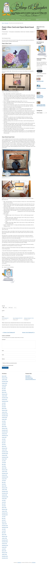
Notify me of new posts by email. (8, 365)
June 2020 (4, 462)
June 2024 (4, 386)
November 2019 (5, 473)
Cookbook (29, 19)
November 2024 (5, 381)
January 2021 (4, 449)
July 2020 (4, 460)
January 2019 (4, 489)
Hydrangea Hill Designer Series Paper (16, 324)
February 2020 (4, 469)
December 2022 (5, 413)
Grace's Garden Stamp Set (26, 322)
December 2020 (5, 451)
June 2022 (4, 422)
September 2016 (5, 527)
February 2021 (4, 448)
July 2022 (4, 421)
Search (46, 20)
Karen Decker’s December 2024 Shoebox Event (40, 96)
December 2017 (5, 512)
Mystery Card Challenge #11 (9, 332)
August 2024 (4, 385)
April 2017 (4, 520)
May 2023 (4, 404)
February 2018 (4, 509)
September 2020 (5, 457)
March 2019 (4, 485)
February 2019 (4, 487)
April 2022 (4, 424)
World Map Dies (13, 326)
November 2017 (5, 514)
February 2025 (4, 377)
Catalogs (12, 19)
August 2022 (4, 419)
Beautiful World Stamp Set (16, 322)
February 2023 (4, 410)
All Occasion (11, 31)
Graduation (32, 31)
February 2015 (4, 552)
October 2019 (4, 475)
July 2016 (3, 529)
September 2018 (5, 496)
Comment (4, 339)
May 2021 (4, 442)
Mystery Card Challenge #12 (28, 332)
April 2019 (4, 484)
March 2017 (4, 521)
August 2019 (4, 478)
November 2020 (5, 453)
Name (3, 350)
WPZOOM (33, 562)
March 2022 (4, 426)
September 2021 (5, 435)
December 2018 (5, 491)
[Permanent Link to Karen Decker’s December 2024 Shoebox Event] (38, 93)
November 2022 (5, 415)
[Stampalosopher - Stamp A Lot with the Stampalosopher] (24, 8)
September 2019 (5, 476)
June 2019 (4, 480)
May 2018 (4, 503)
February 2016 (4, 536)
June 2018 (4, 502)
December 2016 (5, 525)
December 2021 (5, 430)
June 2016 (4, 530)
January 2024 (4, 395)
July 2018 (3, 500)
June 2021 (4, 440)
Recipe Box (18, 19)
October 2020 (4, 455)
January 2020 (4, 471)
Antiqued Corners (7, 322)
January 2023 (4, 412)
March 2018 (4, 507)
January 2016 (4, 538)
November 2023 (5, 397)
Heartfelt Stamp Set (5, 324)
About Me (7, 19)
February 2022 (4, 428)
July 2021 (3, 439)
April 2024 (4, 390)
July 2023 (4, 403)
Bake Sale (23, 19)
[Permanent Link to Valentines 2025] (38, 78)
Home (3, 19)
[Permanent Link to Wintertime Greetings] (38, 86)
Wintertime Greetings (41, 88)
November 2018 (5, 493)
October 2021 (4, 433)
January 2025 (4, 379)
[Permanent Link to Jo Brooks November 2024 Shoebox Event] (38, 102)
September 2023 (5, 401)
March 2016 (4, 534)
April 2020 (4, 466)
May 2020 (4, 464)
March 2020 (4, 467)
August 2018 (4, 498)
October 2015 (4, 543)
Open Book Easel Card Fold (29, 324)
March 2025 (4, 376)
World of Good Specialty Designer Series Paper (25, 326)
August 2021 (4, 437)
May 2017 (3, 518)
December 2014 (5, 556)
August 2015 (4, 547)
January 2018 (4, 511)
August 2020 (4, 458)
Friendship (27, 31)
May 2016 (4, 532)
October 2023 (4, 399)
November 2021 (5, 431)
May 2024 (4, 388)
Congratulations (17, 31)
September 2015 (5, 545)
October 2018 (4, 494)
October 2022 (4, 417)
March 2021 (4, 446)
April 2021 (4, 444)
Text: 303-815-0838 (29, 378)
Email (3, 354)
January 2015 (4, 554)
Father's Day (23, 31)
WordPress (19, 562)
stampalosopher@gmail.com (30, 379)
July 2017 (3, 516)
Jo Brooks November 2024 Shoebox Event (41, 105)
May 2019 (4, 482)
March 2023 (4, 408)
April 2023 (4, 406)
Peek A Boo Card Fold (6, 326)
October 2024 (4, 383)
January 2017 (4, 523)
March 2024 (4, 392)
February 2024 (4, 394)
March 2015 (4, 550)
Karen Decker (5, 31)
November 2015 (5, 541)
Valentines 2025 (40, 81)
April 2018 (4, 505)
